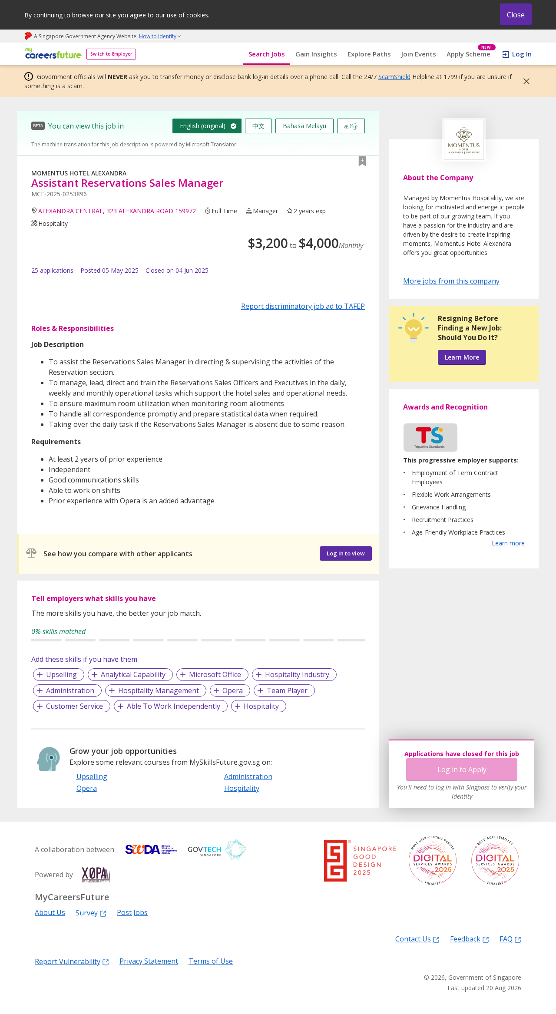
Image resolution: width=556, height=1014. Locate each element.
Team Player (287, 690)
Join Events (418, 54)
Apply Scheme (469, 54)
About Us (50, 912)
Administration (70, 690)
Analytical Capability (133, 674)
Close (516, 15)
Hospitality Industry (297, 674)
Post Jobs (132, 912)
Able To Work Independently (173, 706)
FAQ (506, 939)
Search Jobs (266, 54)
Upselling (61, 674)
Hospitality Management (158, 690)
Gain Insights (316, 54)
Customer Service (74, 706)
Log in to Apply (461, 769)
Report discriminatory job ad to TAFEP (303, 306)
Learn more (508, 543)
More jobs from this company (451, 280)
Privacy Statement (148, 961)
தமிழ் (350, 126)
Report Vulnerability (67, 961)
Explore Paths (369, 54)
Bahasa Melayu (304, 126)
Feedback (465, 939)
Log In (522, 54)
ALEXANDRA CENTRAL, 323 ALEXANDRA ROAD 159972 (117, 211)
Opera (232, 690)
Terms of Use (211, 961)
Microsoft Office (215, 674)
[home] (52, 54)
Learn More (462, 357)
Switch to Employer (111, 54)
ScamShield (394, 77)
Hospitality (261, 706)
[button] (524, 81)
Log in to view (346, 553)
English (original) (202, 126)
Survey (87, 912)
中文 (258, 126)
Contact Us (413, 939)
